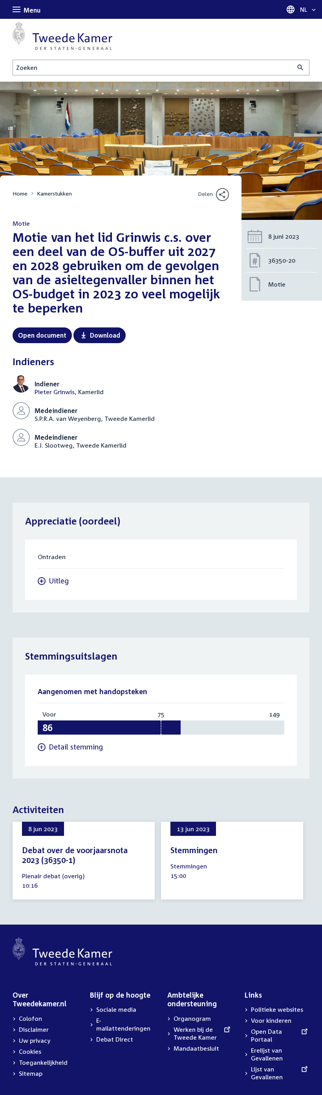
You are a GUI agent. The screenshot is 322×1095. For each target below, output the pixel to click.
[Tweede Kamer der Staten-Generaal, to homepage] (62, 36)
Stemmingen (194, 850)
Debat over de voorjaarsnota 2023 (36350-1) (75, 855)
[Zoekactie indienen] (300, 67)
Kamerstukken (54, 193)
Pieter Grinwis (55, 392)
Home (20, 193)
